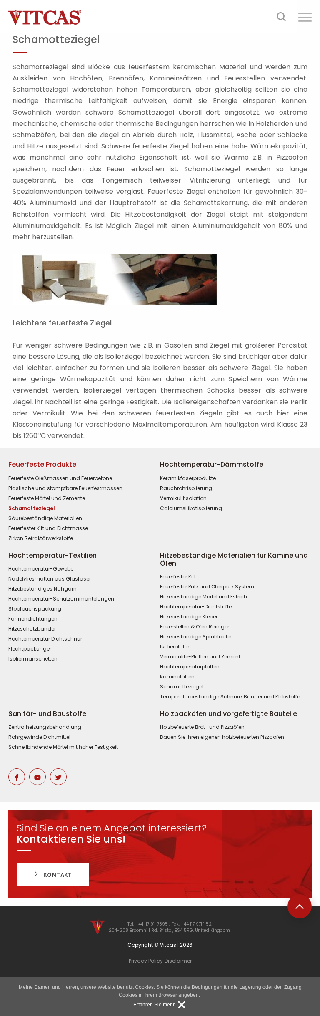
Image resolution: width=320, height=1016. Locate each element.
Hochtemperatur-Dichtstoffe (196, 607)
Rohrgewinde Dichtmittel (39, 737)
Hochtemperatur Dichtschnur (45, 639)
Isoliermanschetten (33, 659)
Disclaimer (178, 960)
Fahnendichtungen (33, 619)
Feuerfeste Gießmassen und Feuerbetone (60, 478)
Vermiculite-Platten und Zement (200, 657)
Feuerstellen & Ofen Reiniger (194, 627)
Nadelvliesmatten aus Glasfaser (49, 579)
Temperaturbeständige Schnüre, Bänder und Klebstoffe (230, 697)
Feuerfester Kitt (178, 577)
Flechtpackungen (30, 649)
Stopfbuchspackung (34, 609)
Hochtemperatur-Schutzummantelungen (61, 599)
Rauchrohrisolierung (186, 488)
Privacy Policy (146, 960)
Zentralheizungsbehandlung (44, 727)
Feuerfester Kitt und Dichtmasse (48, 528)
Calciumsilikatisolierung (191, 508)
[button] (305, 17)
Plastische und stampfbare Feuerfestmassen (65, 488)
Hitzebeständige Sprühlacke (195, 637)
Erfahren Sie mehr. (154, 1005)
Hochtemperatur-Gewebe (40, 569)
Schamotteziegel (31, 508)
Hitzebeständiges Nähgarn (42, 589)
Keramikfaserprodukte (188, 478)
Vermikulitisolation (183, 498)
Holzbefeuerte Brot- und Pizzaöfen (202, 727)
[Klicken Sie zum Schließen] (182, 1005)
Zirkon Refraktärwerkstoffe (40, 538)
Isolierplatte (174, 647)
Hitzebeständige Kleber (189, 617)
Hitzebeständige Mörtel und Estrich (203, 597)
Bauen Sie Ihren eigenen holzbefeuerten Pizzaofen (222, 737)
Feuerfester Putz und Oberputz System (207, 587)
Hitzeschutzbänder (32, 629)
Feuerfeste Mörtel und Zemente (46, 498)
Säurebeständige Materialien (45, 518)
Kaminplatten (177, 677)
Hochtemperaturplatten (190, 667)
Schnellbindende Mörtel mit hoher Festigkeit (63, 747)
